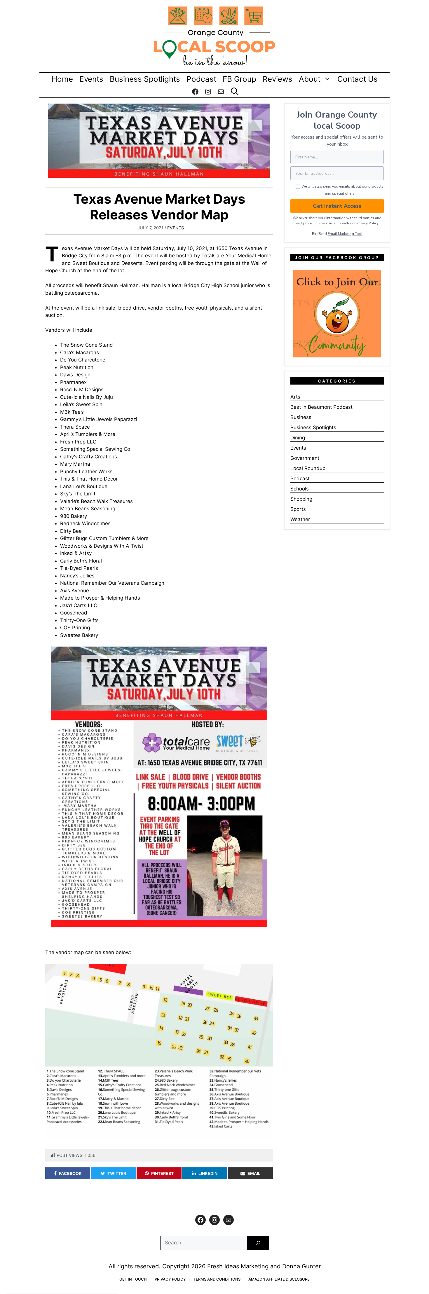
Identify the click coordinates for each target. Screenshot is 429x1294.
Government (304, 458)
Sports (298, 509)
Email (253, 1173)
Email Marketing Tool (345, 233)
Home (62, 78)
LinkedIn (207, 1173)
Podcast (201, 78)
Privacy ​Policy (367, 223)
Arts (295, 397)
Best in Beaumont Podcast (321, 407)
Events (91, 78)
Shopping (301, 499)
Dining (297, 438)
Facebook (70, 1173)
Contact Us (357, 78)
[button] (235, 91)
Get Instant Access (337, 205)
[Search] (258, 1243)
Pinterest (162, 1173)
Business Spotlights (145, 78)
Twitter (116, 1173)
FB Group (239, 78)
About (309, 78)
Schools (299, 489)
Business (300, 417)
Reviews (277, 78)
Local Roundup (307, 468)
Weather (300, 519)
